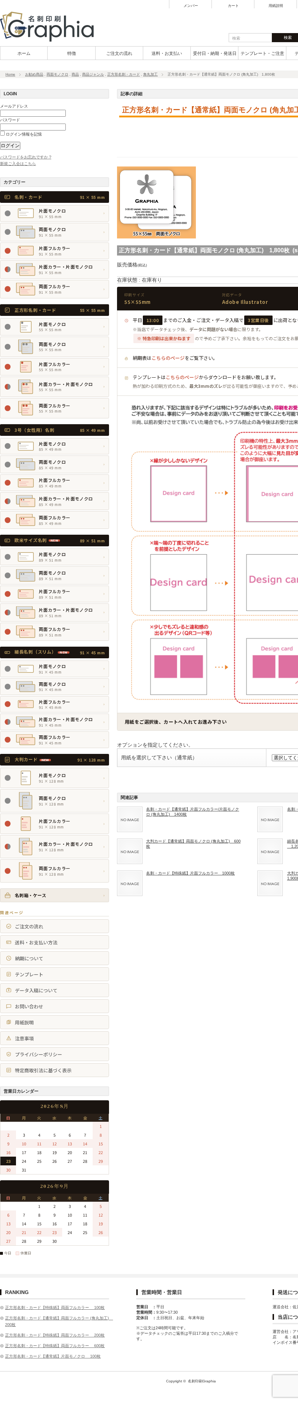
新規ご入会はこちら (18, 163)
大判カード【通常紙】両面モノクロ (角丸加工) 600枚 (193, 843)
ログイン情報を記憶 (23, 134)
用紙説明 (276, 6)
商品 (75, 74)
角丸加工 (150, 74)
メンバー (191, 6)
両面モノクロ (57, 74)
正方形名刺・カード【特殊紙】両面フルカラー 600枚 (55, 1345)
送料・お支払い (167, 53)
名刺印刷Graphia (202, 1381)
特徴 (71, 53)
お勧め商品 (34, 74)
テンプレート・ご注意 (262, 53)
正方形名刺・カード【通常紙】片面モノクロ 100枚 (53, 1356)
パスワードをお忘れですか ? (25, 157)
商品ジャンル (93, 74)
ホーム (24, 53)
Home (10, 74)
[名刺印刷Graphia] (51, 42)
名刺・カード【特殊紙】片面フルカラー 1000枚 (190, 873)
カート (233, 6)
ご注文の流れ (119, 53)
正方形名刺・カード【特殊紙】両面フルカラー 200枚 (55, 1335)
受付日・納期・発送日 (215, 53)
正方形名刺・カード (123, 74)
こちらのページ (168, 357)
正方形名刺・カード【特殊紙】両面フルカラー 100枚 (55, 1307)
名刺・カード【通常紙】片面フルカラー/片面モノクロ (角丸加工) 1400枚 (192, 811)
